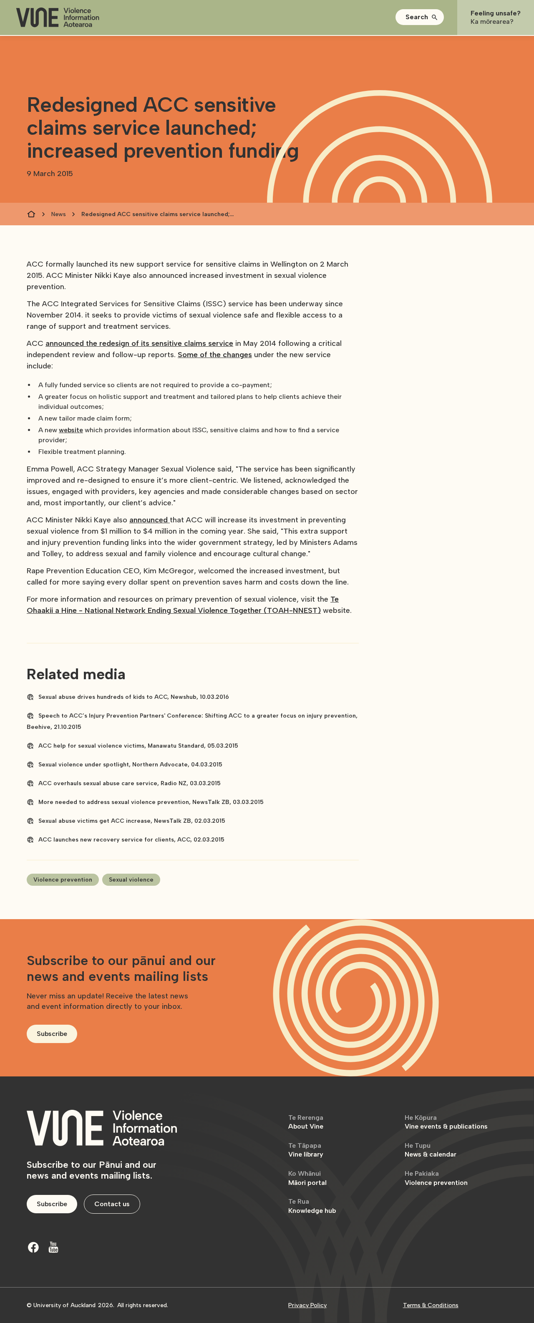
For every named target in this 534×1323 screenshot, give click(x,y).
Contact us (112, 1204)
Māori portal (307, 1178)
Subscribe (52, 1034)
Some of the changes (215, 354)
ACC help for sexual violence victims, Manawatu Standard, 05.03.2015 (138, 745)
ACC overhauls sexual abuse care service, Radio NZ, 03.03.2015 (129, 783)
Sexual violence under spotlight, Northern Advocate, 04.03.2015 (130, 764)
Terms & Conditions (430, 1305)
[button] (419, 17)
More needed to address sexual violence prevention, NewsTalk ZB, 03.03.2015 (151, 802)
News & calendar (430, 1150)
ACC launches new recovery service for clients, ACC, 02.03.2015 (131, 839)
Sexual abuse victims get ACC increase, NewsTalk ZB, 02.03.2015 (131, 820)
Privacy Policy (307, 1305)
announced (149, 519)
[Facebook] (33, 1247)
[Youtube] (53, 1247)
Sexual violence (131, 879)
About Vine (305, 1122)
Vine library (305, 1150)
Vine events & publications (446, 1122)
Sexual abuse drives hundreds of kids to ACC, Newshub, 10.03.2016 (133, 697)
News (58, 214)
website (71, 430)
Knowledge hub (312, 1206)
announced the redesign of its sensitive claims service (139, 343)
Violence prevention (62, 879)
